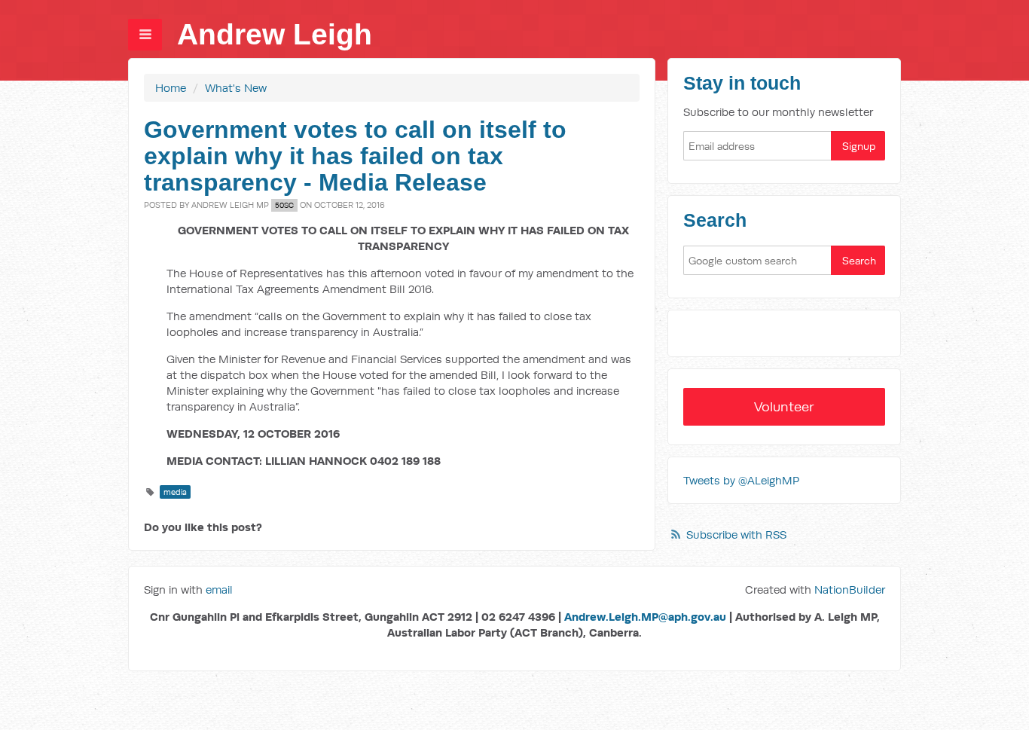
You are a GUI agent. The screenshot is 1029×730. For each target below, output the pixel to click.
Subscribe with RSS (736, 534)
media (175, 492)
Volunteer (784, 406)
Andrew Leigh (274, 34)
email (219, 589)
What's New (236, 88)
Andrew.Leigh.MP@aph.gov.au (645, 616)
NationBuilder (849, 589)
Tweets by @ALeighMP (741, 480)
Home (170, 88)
